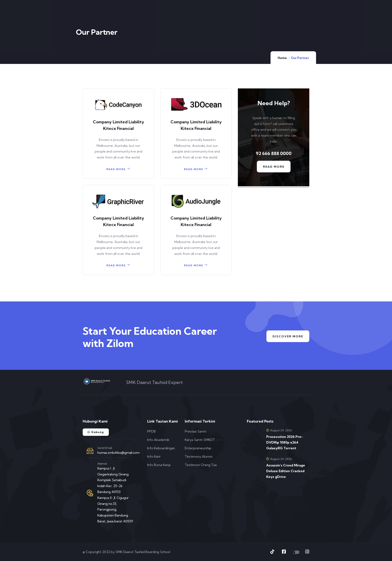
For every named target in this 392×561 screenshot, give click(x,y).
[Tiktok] (272, 551)
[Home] (97, 381)
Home (282, 58)
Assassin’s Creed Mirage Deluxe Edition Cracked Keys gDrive (285, 471)
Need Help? (273, 103)
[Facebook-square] (284, 551)
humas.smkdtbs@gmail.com (118, 453)
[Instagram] (307, 551)
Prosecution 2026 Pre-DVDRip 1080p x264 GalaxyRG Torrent (284, 442)
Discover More (288, 336)
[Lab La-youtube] (295, 552)
